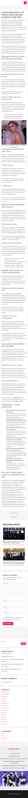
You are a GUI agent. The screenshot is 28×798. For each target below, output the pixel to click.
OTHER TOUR (5, 738)
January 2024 (5, 723)
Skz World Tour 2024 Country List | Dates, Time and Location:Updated (13, 562)
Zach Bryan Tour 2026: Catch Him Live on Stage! (14, 768)
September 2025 (5, 694)
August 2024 (5, 710)
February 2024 (5, 721)
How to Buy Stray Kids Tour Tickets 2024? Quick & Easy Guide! (13, 542)
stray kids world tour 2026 (8, 656)
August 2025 (5, 696)
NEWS (13, 544)
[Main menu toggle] (25, 2)
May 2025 (4, 701)
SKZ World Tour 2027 (7, 653)
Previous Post (14, 513)
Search (3, 641)
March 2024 (4, 719)
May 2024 (4, 717)
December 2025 (5, 692)
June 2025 (4, 698)
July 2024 (4, 712)
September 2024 (5, 707)
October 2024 (5, 705)
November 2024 (5, 703)
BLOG (3, 733)
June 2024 (4, 714)
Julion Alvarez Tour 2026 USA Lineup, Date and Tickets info (14, 758)
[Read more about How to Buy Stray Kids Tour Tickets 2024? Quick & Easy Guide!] (14, 533)
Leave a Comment (7, 544)
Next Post (13, 517)
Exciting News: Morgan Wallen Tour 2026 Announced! (14, 765)
